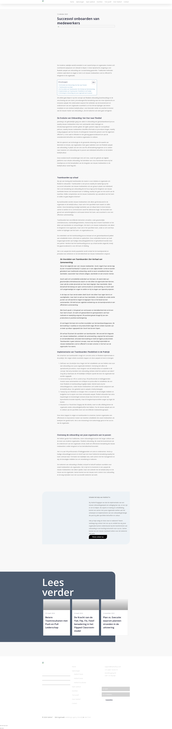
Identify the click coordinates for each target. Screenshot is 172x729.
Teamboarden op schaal (65, 87)
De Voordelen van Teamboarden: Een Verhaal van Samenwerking (77, 89)
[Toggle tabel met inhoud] (92, 82)
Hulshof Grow (78, 678)
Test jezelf (75, 695)
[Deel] (5, 725)
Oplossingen (76, 671)
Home (74, 667)
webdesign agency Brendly (74, 717)
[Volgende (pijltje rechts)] (3, 728)
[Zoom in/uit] (1, 725)
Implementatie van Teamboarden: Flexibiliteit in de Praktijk (75, 91)
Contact (74, 703)
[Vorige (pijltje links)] (1, 728)
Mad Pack (87, 717)
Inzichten (75, 691)
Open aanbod (76, 687)
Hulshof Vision (78, 674)
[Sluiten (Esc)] (7, 725)
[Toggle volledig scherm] (3, 725)
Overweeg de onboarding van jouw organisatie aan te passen (75, 93)
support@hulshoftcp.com (113, 667)
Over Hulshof (76, 699)
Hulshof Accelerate (80, 682)
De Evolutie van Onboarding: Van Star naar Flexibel (73, 85)
